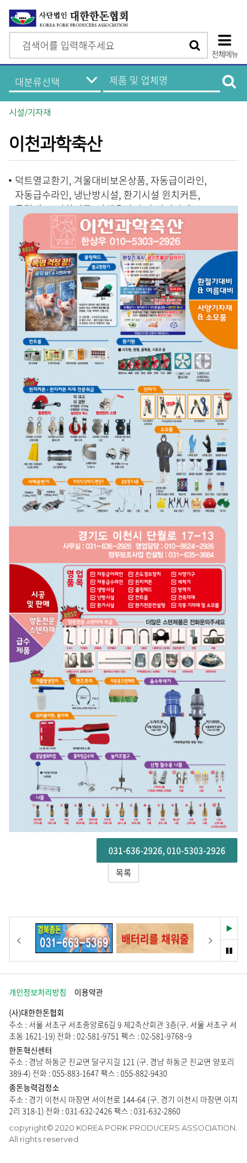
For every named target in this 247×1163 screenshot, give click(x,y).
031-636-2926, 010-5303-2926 (167, 850)
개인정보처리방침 (38, 992)
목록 (123, 872)
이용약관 (88, 992)
